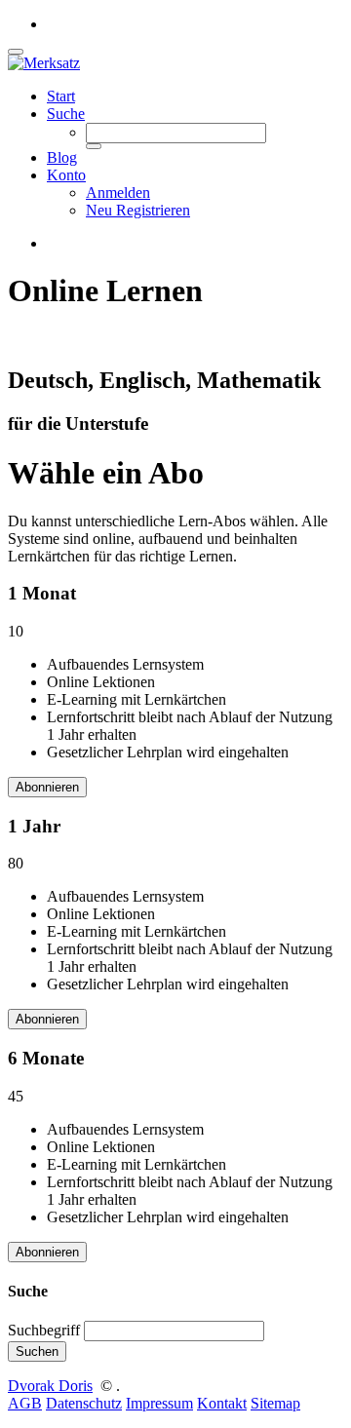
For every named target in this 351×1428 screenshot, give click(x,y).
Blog (62, 157)
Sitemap (275, 1403)
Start (61, 96)
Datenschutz (84, 1403)
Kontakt (222, 1403)
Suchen (37, 1351)
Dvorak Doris (50, 1385)
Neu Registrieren (138, 210)
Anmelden (118, 192)
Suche (66, 113)
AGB (25, 1403)
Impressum (159, 1403)
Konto (66, 175)
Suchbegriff (44, 1330)
